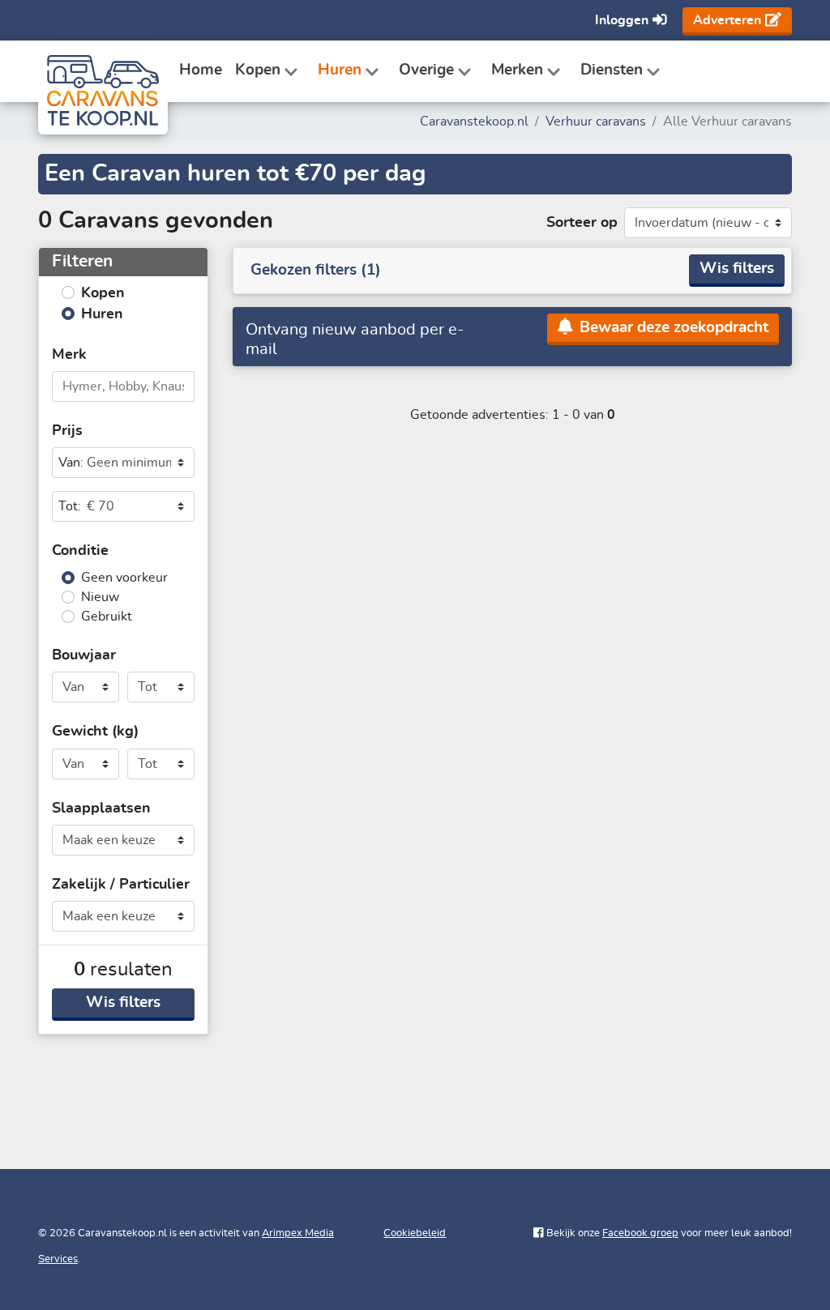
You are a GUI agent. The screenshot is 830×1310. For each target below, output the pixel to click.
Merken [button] (517, 70)
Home (200, 70)
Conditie (80, 551)
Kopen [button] (257, 70)
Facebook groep (640, 1233)
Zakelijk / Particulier (121, 884)
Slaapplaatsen (101, 808)
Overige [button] (426, 70)
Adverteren (727, 20)
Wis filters (123, 1002)
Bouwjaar (84, 655)
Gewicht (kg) (95, 731)
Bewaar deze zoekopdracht (671, 327)
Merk (69, 355)
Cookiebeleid (414, 1233)
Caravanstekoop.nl (474, 121)
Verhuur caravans (595, 121)
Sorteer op (582, 222)
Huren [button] (340, 70)
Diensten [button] (611, 70)
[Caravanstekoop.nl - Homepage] (99, 71)
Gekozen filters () (315, 270)
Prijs (67, 431)
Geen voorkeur (124, 577)
